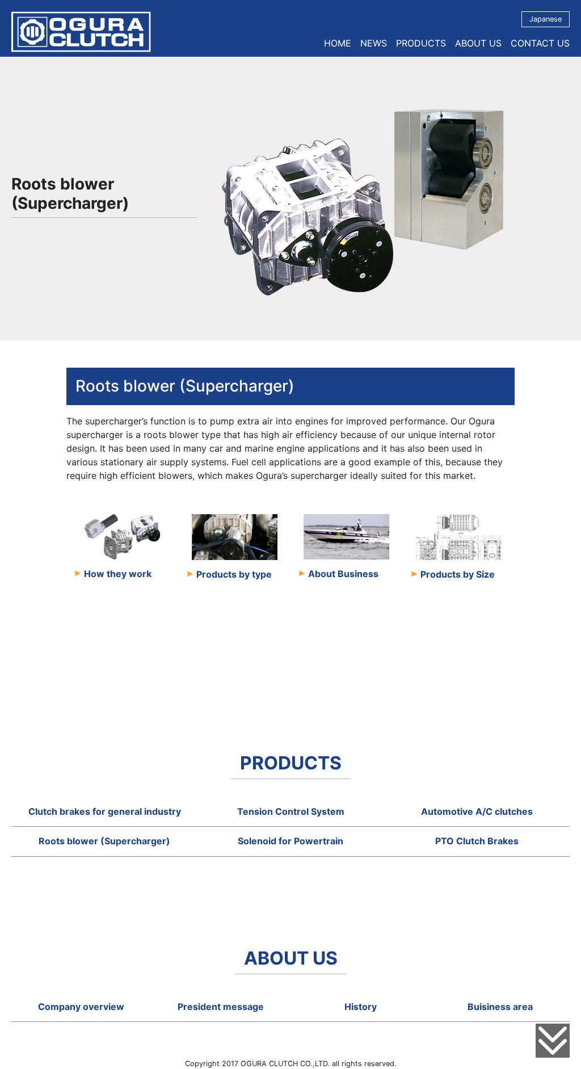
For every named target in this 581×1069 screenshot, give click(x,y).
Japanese (545, 19)
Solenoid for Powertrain (290, 841)
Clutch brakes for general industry (104, 811)
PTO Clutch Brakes (477, 841)
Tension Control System (290, 811)
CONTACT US (540, 43)
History (360, 1006)
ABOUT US (478, 43)
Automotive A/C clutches (477, 811)
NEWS (373, 43)
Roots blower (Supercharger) (104, 841)
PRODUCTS (421, 43)
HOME (337, 43)
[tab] (104, 811)
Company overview (81, 1006)
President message (221, 1006)
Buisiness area (500, 1006)
